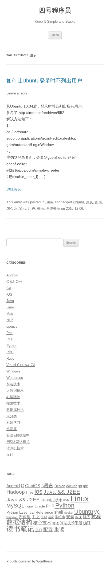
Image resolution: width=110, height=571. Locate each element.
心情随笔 (13, 397)
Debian (59, 486)
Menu (55, 35)
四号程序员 (55, 10)
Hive (29, 492)
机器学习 (13, 423)
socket (68, 512)
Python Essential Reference (29, 512)
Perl (9, 333)
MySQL (15, 506)
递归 (38, 530)
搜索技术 (13, 403)
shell (58, 512)
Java (10, 301)
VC (97, 512)
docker (71, 486)
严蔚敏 (25, 516)
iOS (9, 294)
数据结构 (19, 522)
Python (11, 346)
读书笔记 (20, 529)
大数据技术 (15, 390)
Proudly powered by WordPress (29, 561)
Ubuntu (78, 202)
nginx (29, 506)
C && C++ (14, 282)
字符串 (60, 517)
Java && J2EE (62, 492)
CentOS (32, 485)
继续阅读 (13, 189)
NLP (9, 320)
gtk (85, 486)
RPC (10, 352)
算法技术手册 (71, 523)
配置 (48, 529)
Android (12, 275)
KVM (66, 500)
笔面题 (11, 429)
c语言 (47, 485)
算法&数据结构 (18, 435)
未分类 (11, 416)
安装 (70, 517)
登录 (40, 209)
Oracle (40, 506)
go (80, 485)
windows (12, 517)
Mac (9, 314)
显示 (22, 209)
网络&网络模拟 (18, 442)
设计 (9, 455)
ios (38, 491)
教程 (96, 516)
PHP (10, 339)
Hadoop (15, 492)
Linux (49, 202)
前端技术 (13, 384)
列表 (89, 202)
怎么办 (11, 209)
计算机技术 (15, 448)
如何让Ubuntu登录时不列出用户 (44, 81)
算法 (55, 523)
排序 (86, 517)
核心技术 (42, 522)
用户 (31, 209)
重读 (59, 529)
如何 (98, 202)
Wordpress (14, 378)
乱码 (44, 517)
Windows (13, 371)
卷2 (51, 517)
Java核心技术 (51, 500)
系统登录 (53, 209)
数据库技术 (15, 410)
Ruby (10, 358)
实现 (78, 517)
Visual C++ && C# (20, 365)
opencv (12, 326)
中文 (36, 517)
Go (8, 288)
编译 (87, 523)
